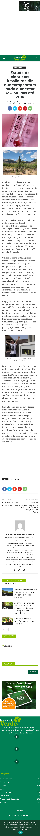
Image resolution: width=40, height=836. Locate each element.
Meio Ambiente (19, 67)
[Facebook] (15, 570)
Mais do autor (10, 584)
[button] (36, 58)
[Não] (37, 828)
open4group (24, 177)
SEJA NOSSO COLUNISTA (20, 816)
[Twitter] (25, 570)
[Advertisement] (20, 33)
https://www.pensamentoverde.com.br (20, 538)
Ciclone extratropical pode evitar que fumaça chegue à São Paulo (29, 507)
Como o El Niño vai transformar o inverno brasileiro (24, 621)
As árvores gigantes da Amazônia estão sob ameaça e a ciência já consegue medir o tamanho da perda (24, 608)
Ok (21, 833)
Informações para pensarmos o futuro (11, 504)
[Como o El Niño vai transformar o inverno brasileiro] (7, 621)
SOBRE (20, 811)
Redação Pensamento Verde (21, 102)
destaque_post (14, 479)
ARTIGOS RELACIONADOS (14, 581)
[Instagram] (20, 570)
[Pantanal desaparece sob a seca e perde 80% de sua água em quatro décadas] (7, 592)
